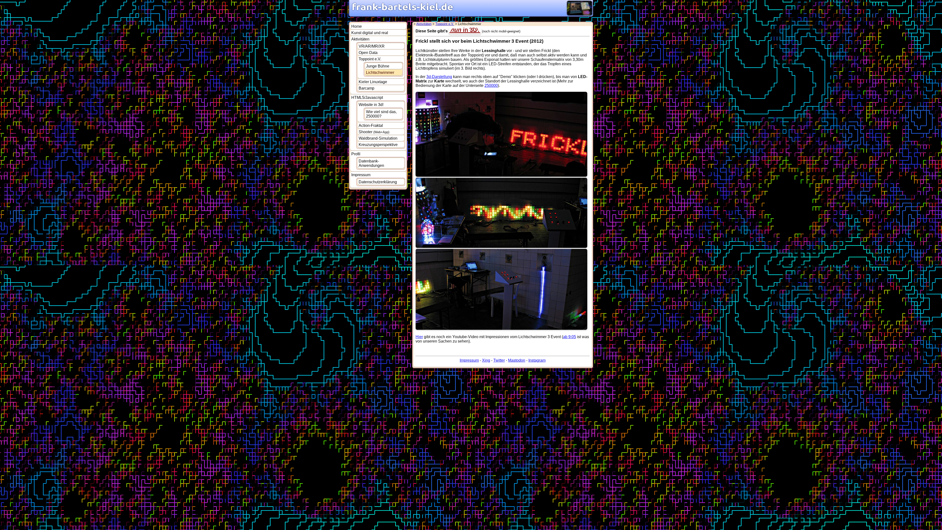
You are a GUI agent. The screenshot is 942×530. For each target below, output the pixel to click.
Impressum (360, 175)
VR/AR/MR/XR (372, 46)
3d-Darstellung (439, 77)
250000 (491, 85)
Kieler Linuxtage (373, 82)
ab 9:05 (569, 337)
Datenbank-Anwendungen (371, 163)
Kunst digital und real (369, 33)
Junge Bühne (377, 66)
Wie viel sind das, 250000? (381, 114)
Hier (419, 337)
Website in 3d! (371, 105)
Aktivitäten (360, 39)
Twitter (499, 360)
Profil (355, 154)
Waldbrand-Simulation (378, 138)
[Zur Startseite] (402, 10)
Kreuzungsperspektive (378, 145)
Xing (486, 360)
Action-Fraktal (371, 125)
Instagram (537, 360)
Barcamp (366, 88)
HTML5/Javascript (367, 97)
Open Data (368, 53)
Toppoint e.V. (370, 59)
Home (356, 26)
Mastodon (516, 360)
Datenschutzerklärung (378, 182)
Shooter (374, 132)
